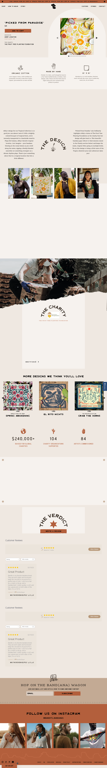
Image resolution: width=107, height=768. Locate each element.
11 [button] (83, 56)
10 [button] (82, 56)
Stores (93, 6)
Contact (102, 6)
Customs (85, 6)
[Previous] (57, 38)
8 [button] (79, 56)
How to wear (13, 6)
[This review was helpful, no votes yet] (28, 595)
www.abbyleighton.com (56, 226)
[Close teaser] (17, 763)
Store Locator (50, 762)
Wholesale (58, 762)
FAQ (44, 762)
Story (23, 6)
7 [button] (77, 56)
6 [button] (76, 56)
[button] (9, 766)
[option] (77, 36)
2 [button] (70, 56)
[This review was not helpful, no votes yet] (32, 595)
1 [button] (68, 56)
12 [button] (85, 56)
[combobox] (12, 559)
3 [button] (71, 56)
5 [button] (74, 56)
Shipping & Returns (76, 762)
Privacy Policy (66, 762)
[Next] (96, 38)
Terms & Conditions (87, 762)
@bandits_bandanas (53, 718)
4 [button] (73, 56)
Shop (3, 6)
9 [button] (80, 56)
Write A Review (94, 549)
